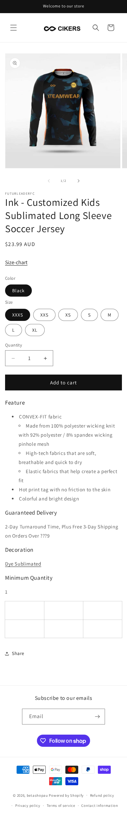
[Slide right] (78, 180)
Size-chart (16, 262)
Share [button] (18, 653)
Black (18, 291)
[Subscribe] (97, 717)
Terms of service (61, 805)
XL (35, 330)
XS (68, 315)
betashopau (37, 795)
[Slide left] (48, 180)
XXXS (17, 315)
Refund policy (102, 795)
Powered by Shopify (66, 795)
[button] (13, 27)
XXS (44, 315)
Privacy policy (27, 805)
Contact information (99, 805)
